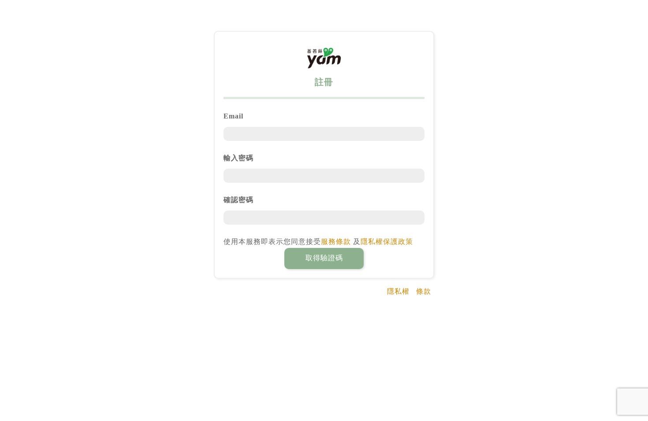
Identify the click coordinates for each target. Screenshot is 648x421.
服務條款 (336, 241)
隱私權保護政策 (387, 241)
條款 (423, 291)
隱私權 (398, 291)
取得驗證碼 (324, 258)
